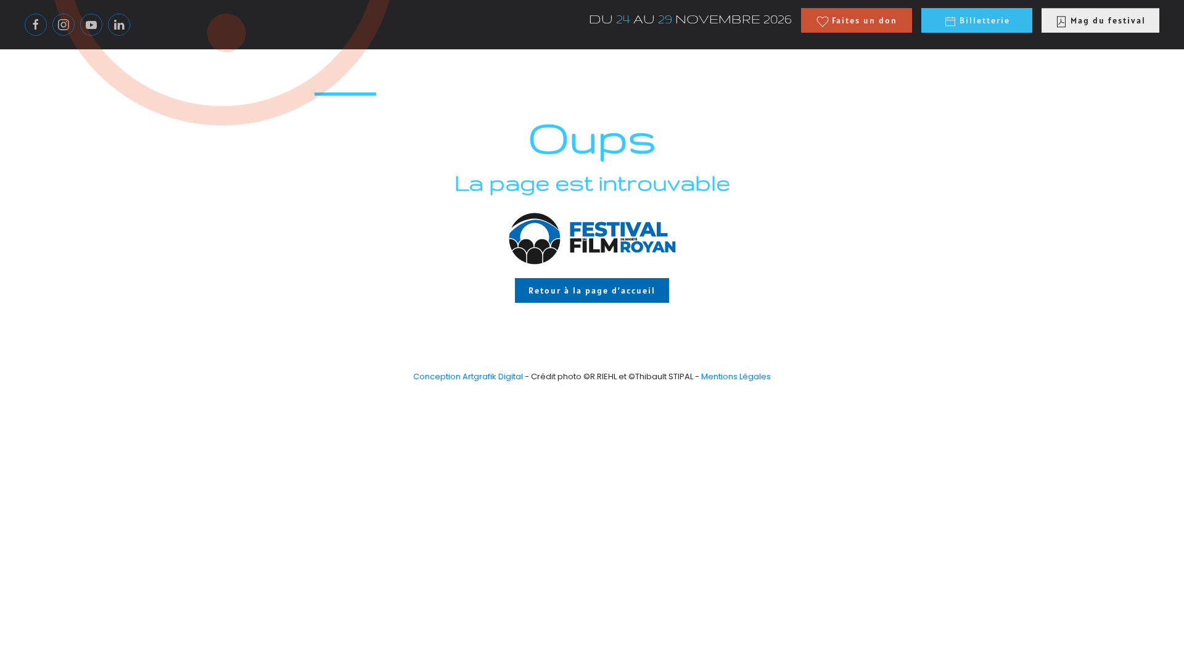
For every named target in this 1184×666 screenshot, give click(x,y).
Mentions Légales (736, 376)
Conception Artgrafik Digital (468, 376)
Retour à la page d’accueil (592, 290)
